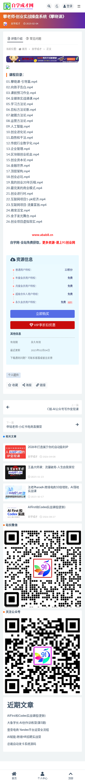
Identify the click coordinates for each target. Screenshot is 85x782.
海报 (28, 385)
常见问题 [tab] (35, 38)
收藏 (14, 385)
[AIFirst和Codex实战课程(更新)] (15, 512)
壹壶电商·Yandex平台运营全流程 (28, 730)
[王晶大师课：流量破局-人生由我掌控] (15, 472)
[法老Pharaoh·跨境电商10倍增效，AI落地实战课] (15, 493)
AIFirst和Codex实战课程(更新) (46, 507)
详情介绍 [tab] (16, 38)
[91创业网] (5, 24)
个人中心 (42, 778)
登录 (69, 6)
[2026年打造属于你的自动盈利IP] (15, 452)
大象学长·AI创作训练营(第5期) (26, 722)
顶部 (70, 778)
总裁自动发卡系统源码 (21, 744)
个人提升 (13, 375)
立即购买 (42, 314)
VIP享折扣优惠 (44, 325)
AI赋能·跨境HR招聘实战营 (24, 737)
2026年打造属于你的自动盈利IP (48, 447)
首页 (24, 49)
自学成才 (15, 24)
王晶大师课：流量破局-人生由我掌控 (51, 467)
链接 (42, 385)
